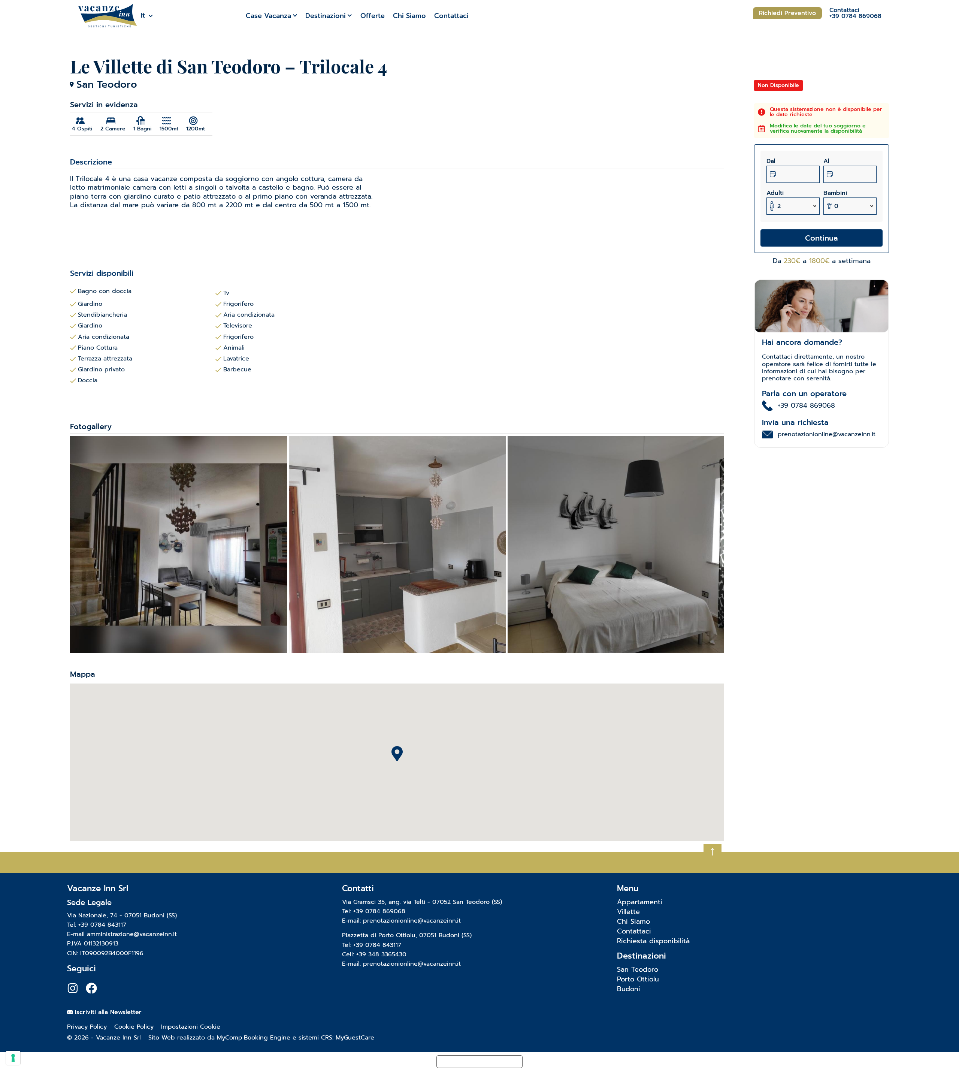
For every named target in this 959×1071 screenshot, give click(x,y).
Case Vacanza (268, 16)
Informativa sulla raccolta (479, 1061)
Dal (770, 161)
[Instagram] (72, 988)
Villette (628, 911)
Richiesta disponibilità (653, 941)
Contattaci (451, 16)
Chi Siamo (409, 16)
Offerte (372, 16)
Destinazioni (325, 16)
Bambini (835, 192)
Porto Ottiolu (638, 979)
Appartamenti (639, 902)
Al (826, 161)
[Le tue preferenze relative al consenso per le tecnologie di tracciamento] (13, 1058)
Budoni (628, 989)
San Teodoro (637, 969)
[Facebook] (91, 988)
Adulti (775, 192)
